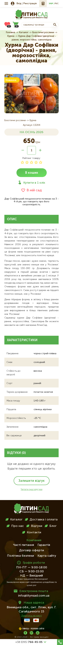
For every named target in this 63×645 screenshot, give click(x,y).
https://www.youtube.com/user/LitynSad (37, 633)
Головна (10, 32)
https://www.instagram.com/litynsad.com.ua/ (31, 633)
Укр (51, 4)
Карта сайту (46, 555)
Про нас (17, 526)
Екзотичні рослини (43, 32)
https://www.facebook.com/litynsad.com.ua (25, 633)
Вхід (18, 3)
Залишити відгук (32, 480)
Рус (57, 4)
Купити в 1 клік (34, 182)
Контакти (34, 532)
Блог (53, 526)
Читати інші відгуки (31, 489)
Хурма (10, 36)
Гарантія (43, 545)
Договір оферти (31, 550)
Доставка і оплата (44, 519)
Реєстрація (30, 3)
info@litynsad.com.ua (33, 595)
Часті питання (23, 545)
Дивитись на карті (31, 616)
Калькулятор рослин (43, 3)
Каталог (23, 32)
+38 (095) (29, 642)
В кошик (31, 172)
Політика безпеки (20, 555)
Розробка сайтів (37, 629)
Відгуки (36, 526)
